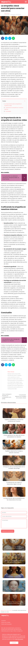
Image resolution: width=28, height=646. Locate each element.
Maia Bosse (6, 13)
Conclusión (8, 111)
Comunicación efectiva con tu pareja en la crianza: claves (20, 396)
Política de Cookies (5, 622)
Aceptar (14, 642)
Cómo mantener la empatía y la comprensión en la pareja (6, 396)
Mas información (19, 639)
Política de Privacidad (6, 624)
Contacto (3, 620)
